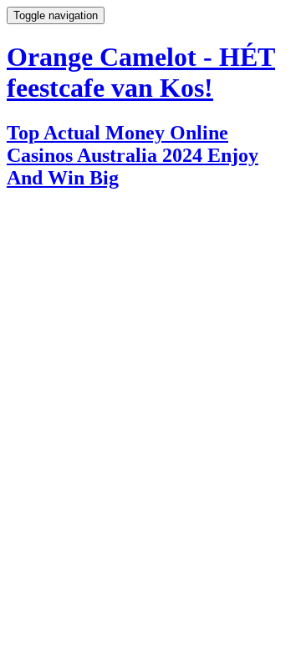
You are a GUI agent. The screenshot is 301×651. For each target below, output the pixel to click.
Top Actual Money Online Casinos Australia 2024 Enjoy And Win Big (132, 155)
